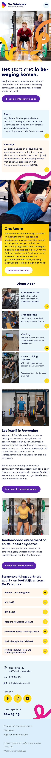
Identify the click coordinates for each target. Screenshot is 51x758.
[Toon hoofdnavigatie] (46, 5)
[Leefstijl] (25, 156)
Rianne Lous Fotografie (17, 592)
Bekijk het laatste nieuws (19, 565)
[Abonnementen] (25, 298)
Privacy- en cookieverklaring (18, 726)
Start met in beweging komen (21, 489)
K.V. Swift (9, 602)
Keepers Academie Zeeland (18, 621)
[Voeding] (25, 340)
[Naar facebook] (8, 698)
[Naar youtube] (27, 698)
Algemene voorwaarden (16, 734)
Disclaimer (9, 730)
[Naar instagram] (17, 698)
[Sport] (25, 124)
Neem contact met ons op (22, 99)
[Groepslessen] (25, 320)
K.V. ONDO (10, 612)
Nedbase (21, 751)
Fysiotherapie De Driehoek (18, 641)
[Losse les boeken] (25, 367)
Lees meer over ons (18, 270)
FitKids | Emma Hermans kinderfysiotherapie (17, 651)
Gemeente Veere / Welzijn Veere (21, 631)
